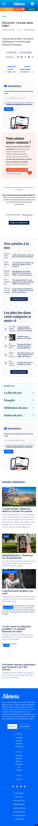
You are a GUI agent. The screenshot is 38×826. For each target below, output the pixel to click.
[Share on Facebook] (18, 57)
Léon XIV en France (10, 572)
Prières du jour (13, 415)
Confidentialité (19, 819)
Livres (6, 489)
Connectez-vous (27, 215)
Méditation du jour (15, 407)
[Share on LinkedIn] (21, 57)
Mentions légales (19, 804)
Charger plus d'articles (19, 299)
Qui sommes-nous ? (19, 801)
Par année (19, 779)
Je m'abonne (7, 9)
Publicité (19, 770)
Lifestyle (19, 741)
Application (19, 758)
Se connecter (24, 726)
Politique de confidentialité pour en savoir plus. (19, 104)
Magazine (19, 761)
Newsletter (19, 755)
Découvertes (19, 746)
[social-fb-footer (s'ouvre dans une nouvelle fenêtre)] (17, 787)
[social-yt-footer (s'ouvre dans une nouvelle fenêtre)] (13, 787)
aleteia (19, 30)
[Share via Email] (29, 57)
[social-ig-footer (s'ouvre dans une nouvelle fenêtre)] (25, 787)
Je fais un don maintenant (15, 170)
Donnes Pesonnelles (19, 815)
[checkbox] (4, 103)
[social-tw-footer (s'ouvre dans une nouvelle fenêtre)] (21, 787)
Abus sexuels (8, 607)
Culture (4, 16)
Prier (30, 9)
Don (19, 767)
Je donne (18, 9)
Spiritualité (19, 743)
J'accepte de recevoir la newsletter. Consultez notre (20, 103)
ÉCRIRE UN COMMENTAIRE (19, 223)
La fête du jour (13, 392)
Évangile (9, 400)
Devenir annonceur (19, 808)
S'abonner (12, 726)
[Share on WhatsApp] (32, 57)
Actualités (19, 738)
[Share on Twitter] (25, 57)
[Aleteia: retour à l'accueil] (19, 4)
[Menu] (6, 4)
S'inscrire (9, 109)
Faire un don (19, 797)
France (6, 536)
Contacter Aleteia (19, 812)
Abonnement (19, 764)
